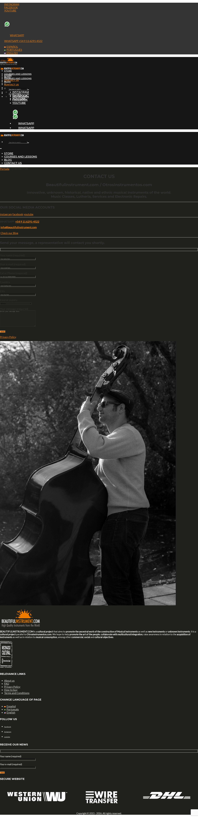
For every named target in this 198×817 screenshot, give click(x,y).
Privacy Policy (8, 337)
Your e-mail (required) (12, 264)
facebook (17, 214)
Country (5, 282)
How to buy (10, 689)
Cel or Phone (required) (13, 273)
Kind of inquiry (8, 299)
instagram (6, 214)
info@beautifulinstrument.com (19, 227)
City (2, 291)
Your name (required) (12, 255)
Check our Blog (9, 233)
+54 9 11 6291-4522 (27, 221)
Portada (4, 168)
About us (9, 680)
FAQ (6, 683)
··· (5, 87)
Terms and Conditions (16, 692)
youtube (28, 214)
